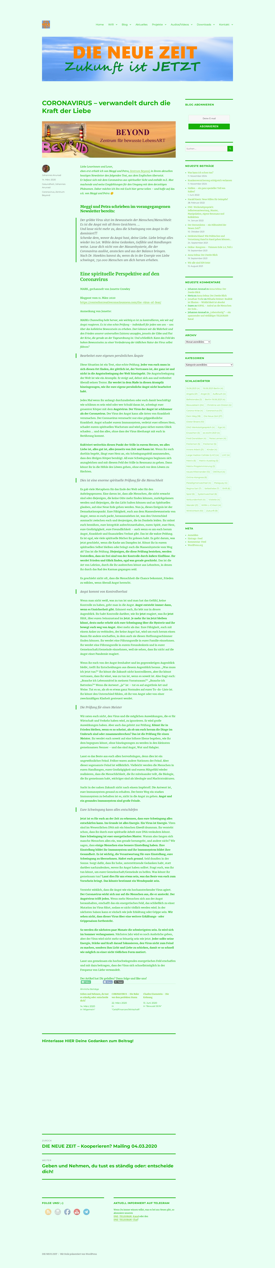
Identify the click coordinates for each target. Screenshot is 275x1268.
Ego (221, 427)
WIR (111, 24)
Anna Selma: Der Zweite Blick (203, 255)
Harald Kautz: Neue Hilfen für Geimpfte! (208, 199)
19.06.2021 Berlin (213, 388)
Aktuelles (142, 24)
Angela (191, 394)
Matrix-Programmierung (200, 466)
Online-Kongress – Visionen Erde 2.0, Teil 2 (210, 247)
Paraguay (220, 483)
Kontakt (224, 24)
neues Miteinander (198, 471)
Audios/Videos (180, 24)
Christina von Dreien (219, 405)
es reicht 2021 (211, 433)
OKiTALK (219, 471)
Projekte (157, 24)
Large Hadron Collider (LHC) (202, 455)
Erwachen (193, 433)
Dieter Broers (195, 421)
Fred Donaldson (196, 438)
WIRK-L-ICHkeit (211, 505)
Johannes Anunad (51, 175)
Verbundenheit (195, 499)
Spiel (190, 494)
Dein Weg (193, 416)
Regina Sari (193, 488)
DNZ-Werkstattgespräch (200, 427)
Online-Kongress (196, 477)
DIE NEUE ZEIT (49, 1254)
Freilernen (193, 444)
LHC (226, 455)
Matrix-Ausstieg (208, 460)
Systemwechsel (207, 494)
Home (100, 24)
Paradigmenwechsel (198, 483)
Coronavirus (48, 192)
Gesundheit (48, 184)
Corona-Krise (194, 410)
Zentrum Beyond (139, 171)
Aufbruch (219, 394)
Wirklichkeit (194, 510)
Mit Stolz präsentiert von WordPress (78, 1254)
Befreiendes (194, 399)
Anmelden (193, 535)
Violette (214, 499)
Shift (226, 488)
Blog (125, 24)
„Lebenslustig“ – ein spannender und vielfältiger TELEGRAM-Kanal (209, 315)
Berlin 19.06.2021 (215, 399)
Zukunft (212, 510)
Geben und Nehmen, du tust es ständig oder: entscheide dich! (94, 997)
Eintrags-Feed (195, 538)
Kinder (212, 449)
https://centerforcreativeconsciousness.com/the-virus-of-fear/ (120, 302)
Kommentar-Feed (197, 542)
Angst (205, 394)
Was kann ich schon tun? (200, 172)
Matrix (191, 460)
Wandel (192, 505)
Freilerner (209, 444)
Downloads (204, 24)
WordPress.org (195, 545)
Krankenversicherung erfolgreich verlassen (210, 180)
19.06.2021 (193, 388)
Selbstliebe (211, 488)
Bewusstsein (195, 405)
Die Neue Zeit (213, 416)
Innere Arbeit (195, 449)
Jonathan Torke (196, 299)
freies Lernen (217, 438)
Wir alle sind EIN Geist (199, 262)
